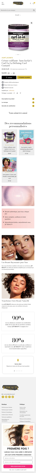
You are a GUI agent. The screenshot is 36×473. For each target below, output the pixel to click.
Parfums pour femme (7, 407)
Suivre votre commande (23, 408)
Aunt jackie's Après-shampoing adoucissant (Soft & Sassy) (26, 149)
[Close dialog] (33, 424)
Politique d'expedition (25, 421)
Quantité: (4, 73)
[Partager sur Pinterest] (20, 93)
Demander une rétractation (23, 412)
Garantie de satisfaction (8, 106)
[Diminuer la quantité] (8, 73)
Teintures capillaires (7, 417)
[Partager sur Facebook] (14, 93)
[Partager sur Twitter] (17, 93)
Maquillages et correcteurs (5, 420)
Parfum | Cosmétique (7, 412)
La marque (5, 102)
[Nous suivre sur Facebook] (3, 397)
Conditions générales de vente (25, 415)
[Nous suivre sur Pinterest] (9, 397)
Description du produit (8, 99)
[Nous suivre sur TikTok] (12, 397)
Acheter (9, 77)
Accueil (17, 15)
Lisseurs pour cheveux (7, 414)
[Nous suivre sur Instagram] (6, 397)
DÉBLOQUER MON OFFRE (18, 466)
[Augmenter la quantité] (14, 73)
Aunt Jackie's (7, 58)
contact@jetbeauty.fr (9, 394)
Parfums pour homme (7, 409)
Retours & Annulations (25, 419)
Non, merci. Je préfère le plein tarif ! (18, 469)
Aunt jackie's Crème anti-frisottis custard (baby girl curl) (9, 176)
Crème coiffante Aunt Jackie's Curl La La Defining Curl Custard (9, 149)
